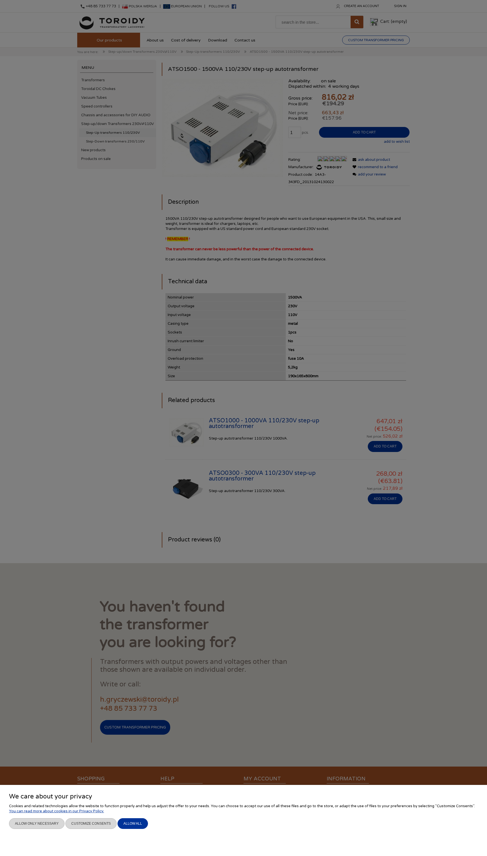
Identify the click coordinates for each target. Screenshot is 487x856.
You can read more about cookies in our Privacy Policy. (56, 811)
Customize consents (91, 824)
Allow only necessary (37, 824)
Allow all (132, 824)
